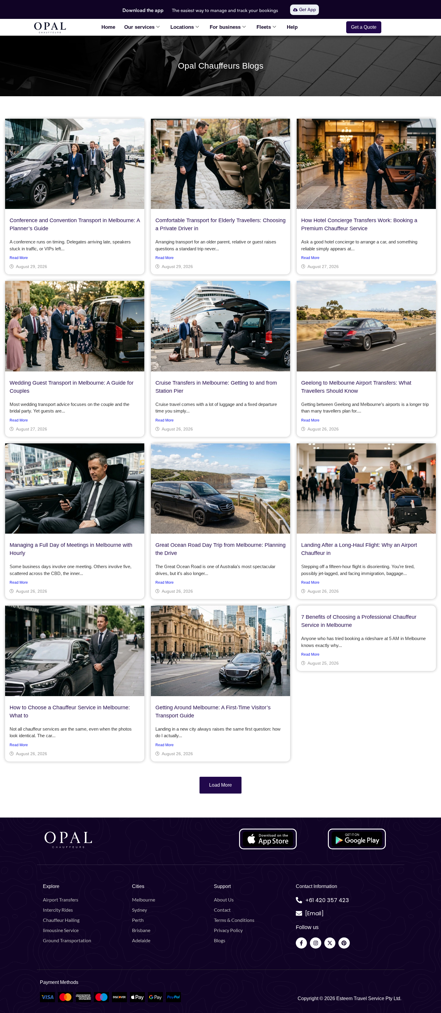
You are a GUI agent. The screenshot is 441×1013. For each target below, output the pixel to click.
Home (108, 27)
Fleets (263, 27)
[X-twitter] (329, 943)
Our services (139, 27)
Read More (19, 258)
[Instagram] (315, 943)
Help (292, 27)
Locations (182, 27)
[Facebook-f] (301, 943)
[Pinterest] (344, 943)
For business (225, 27)
